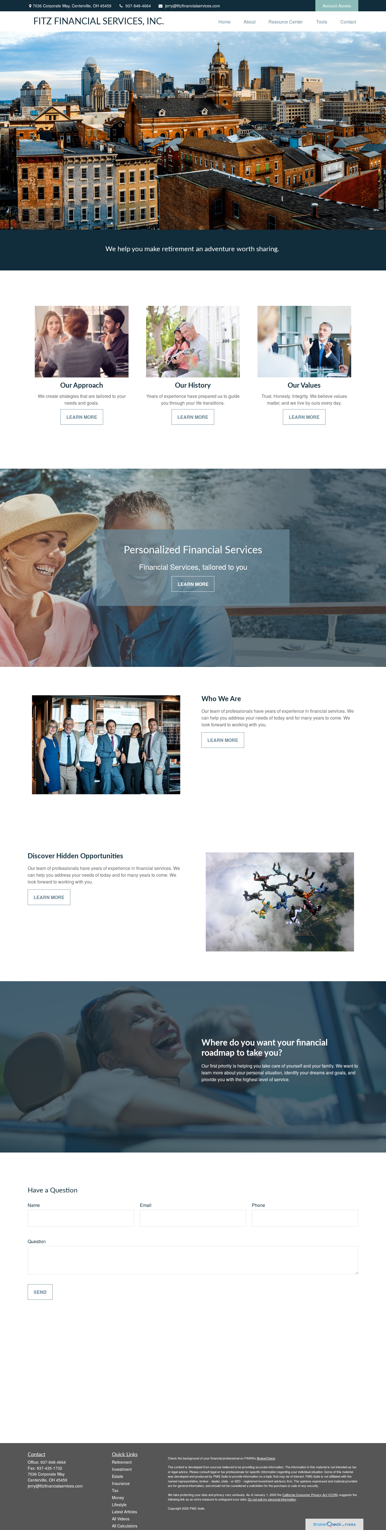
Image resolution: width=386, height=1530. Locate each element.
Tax (115, 1490)
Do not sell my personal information (272, 1499)
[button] (224, 21)
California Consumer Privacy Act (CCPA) (310, 1494)
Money (118, 1497)
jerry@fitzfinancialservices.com (192, 5)
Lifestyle (119, 1504)
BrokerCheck (266, 1458)
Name (34, 1205)
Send (40, 1292)
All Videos (120, 1519)
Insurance (121, 1483)
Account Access (337, 5)
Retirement (122, 1462)
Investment (122, 1469)
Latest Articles (124, 1511)
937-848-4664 (138, 5)
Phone (258, 1205)
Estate (117, 1476)
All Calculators (124, 1526)
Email (145, 1205)
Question (37, 1241)
